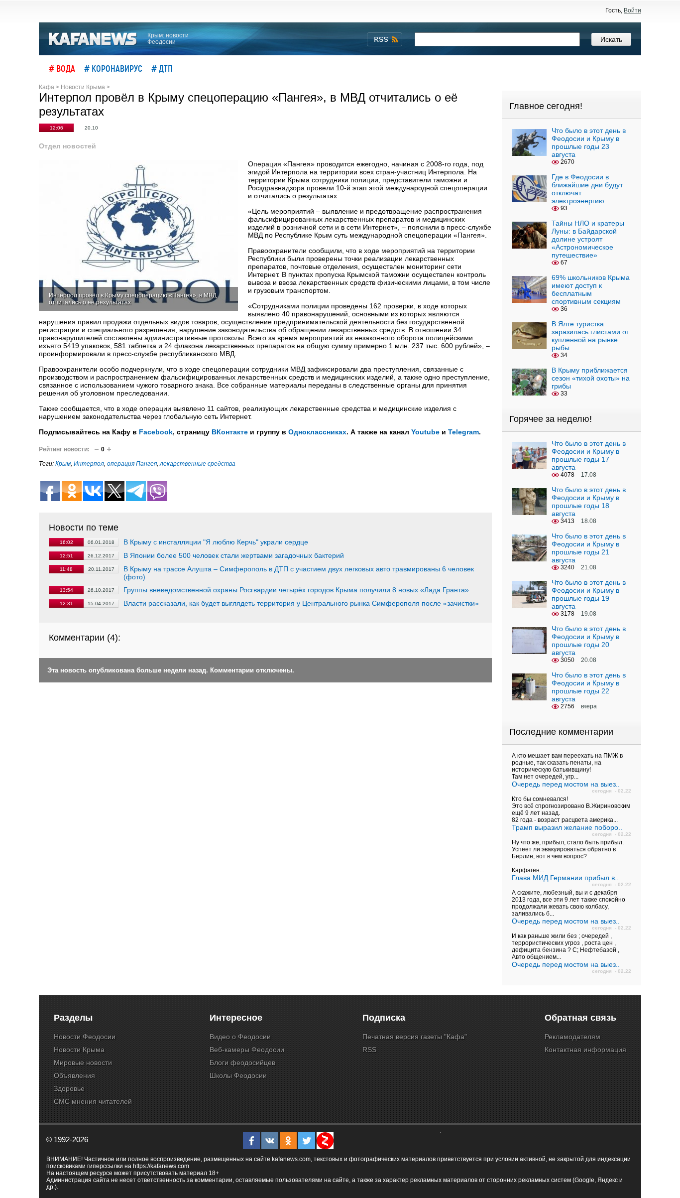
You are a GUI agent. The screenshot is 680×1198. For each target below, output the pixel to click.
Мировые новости (83, 1062)
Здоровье (69, 1088)
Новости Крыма (79, 1050)
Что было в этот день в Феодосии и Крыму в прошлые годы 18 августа (589, 502)
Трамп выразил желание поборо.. (567, 827)
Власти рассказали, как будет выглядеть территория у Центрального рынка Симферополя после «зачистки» (301, 603)
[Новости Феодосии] (93, 39)
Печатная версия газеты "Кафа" (414, 1037)
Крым (63, 463)
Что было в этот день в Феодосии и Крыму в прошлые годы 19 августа (589, 594)
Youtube (425, 432)
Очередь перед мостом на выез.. (566, 784)
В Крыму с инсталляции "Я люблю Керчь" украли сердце (215, 542)
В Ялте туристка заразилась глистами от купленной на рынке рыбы (590, 336)
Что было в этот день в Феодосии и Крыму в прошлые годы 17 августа (589, 455)
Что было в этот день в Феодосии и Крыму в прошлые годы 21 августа (589, 548)
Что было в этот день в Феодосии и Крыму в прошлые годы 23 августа (589, 142)
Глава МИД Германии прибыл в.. (565, 878)
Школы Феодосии (238, 1075)
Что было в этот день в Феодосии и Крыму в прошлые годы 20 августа (589, 641)
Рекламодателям (572, 1037)
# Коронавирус (113, 68)
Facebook (156, 432)
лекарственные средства (197, 463)
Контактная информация (585, 1050)
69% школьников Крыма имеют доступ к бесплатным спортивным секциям (591, 289)
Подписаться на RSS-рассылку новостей (384, 39)
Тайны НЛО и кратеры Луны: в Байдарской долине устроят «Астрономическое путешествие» (588, 239)
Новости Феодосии (84, 1037)
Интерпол (89, 463)
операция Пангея (132, 463)
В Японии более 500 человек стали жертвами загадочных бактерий (233, 555)
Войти (632, 10)
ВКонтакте (230, 432)
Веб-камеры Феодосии (247, 1050)
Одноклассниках (317, 432)
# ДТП (162, 68)
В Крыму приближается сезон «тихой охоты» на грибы (591, 378)
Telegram (463, 432)
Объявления (74, 1075)
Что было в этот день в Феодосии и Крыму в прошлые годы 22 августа (589, 687)
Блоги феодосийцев (242, 1062)
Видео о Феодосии (240, 1037)
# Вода (62, 68)
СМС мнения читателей (93, 1101)
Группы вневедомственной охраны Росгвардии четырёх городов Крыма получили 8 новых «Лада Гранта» (296, 590)
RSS (369, 1050)
